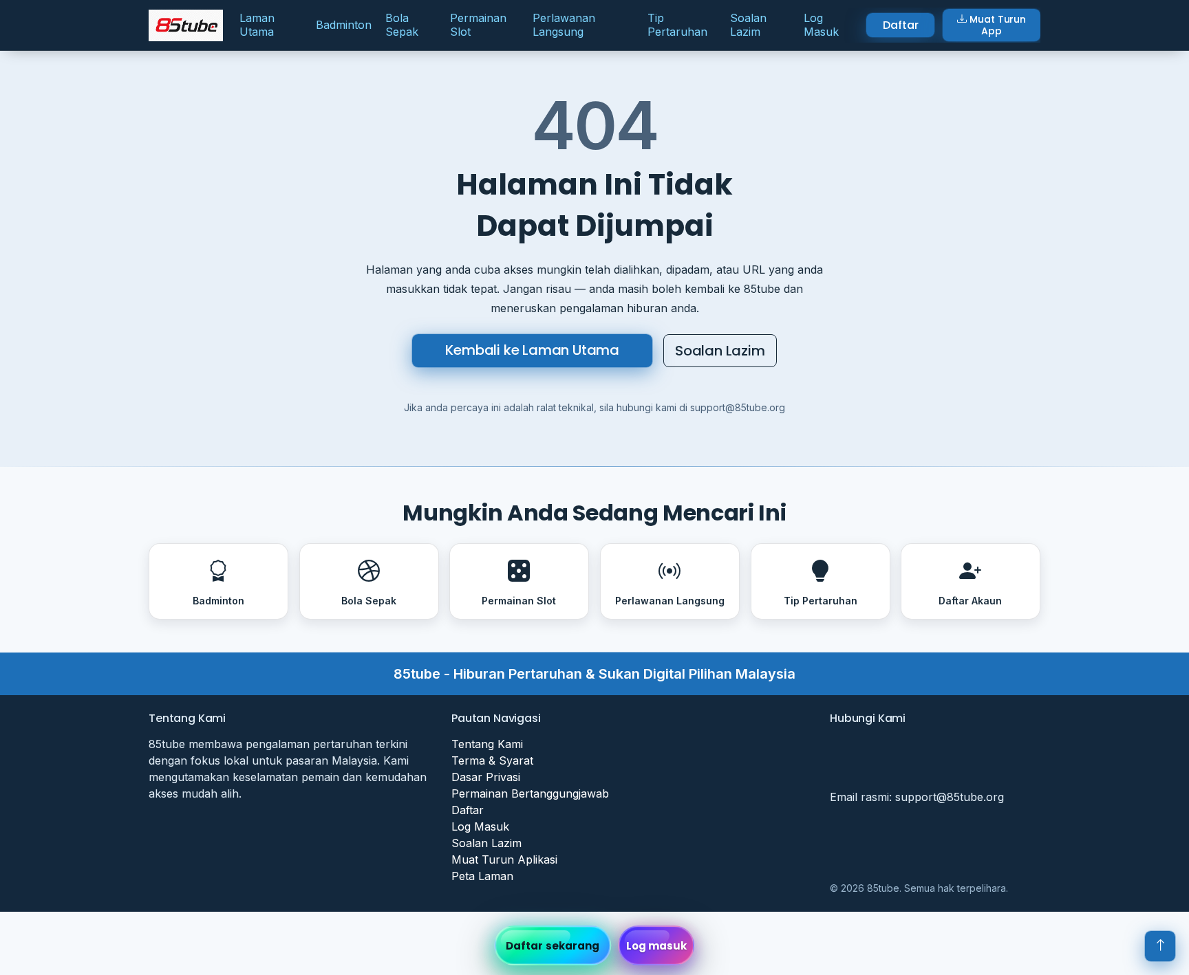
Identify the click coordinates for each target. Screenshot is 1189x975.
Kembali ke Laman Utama (532, 350)
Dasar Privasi (485, 777)
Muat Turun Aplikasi (504, 859)
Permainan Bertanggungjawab (530, 793)
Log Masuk (821, 24)
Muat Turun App (998, 25)
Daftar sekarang (553, 946)
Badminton (344, 25)
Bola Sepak (401, 24)
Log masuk (656, 946)
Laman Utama (257, 24)
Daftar (900, 25)
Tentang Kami (487, 744)
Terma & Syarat (492, 760)
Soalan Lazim (748, 24)
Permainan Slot (478, 24)
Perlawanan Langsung (564, 24)
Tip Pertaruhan (677, 24)
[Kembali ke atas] (1160, 946)
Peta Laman (482, 876)
